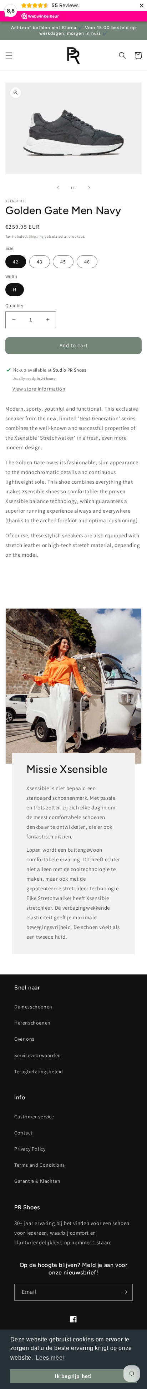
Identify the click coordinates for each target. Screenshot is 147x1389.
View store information (38, 389)
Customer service (34, 1116)
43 (39, 261)
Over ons (24, 1039)
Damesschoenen (33, 1006)
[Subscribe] (124, 1292)
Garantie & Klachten (37, 1181)
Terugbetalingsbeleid (38, 1071)
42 (16, 261)
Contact (23, 1132)
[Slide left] (58, 187)
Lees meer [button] (50, 1358)
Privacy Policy (29, 1149)
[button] (9, 55)
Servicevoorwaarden (37, 1055)
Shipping (36, 236)
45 (63, 261)
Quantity (14, 306)
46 (87, 261)
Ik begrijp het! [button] (73, 1376)
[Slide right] (89, 187)
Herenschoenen (32, 1023)
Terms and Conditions (39, 1165)
